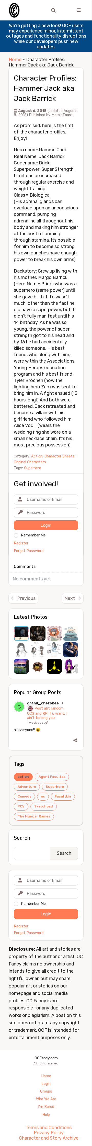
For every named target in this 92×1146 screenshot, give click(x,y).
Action (36, 456)
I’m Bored (46, 1107)
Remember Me (33, 904)
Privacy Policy (49, 1133)
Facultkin (63, 796)
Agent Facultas (52, 777)
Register (21, 926)
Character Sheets (59, 456)
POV (21, 806)
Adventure (27, 787)
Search (22, 838)
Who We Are (46, 1099)
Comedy (24, 796)
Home (15, 59)
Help (46, 1115)
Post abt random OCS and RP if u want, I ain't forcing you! (47, 713)
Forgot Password (28, 933)
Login (46, 1084)
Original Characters (30, 462)
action (23, 777)
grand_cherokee (43, 703)
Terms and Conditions (49, 1127)
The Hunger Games (34, 816)
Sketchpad (43, 806)
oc (43, 796)
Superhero (55, 787)
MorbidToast (62, 115)
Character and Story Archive (48, 1138)
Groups (46, 1091)
